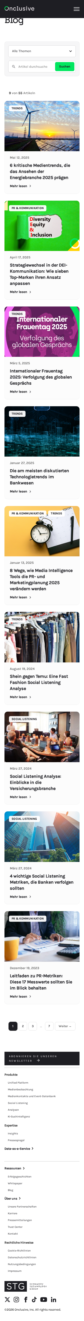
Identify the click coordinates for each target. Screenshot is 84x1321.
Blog (10, 1190)
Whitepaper (15, 1183)
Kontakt (13, 1233)
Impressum (15, 1270)
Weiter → (65, 1026)
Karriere (12, 1213)
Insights (13, 1133)
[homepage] (19, 9)
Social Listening (18, 1103)
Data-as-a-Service (17, 1149)
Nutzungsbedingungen (22, 1264)
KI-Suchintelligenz (19, 1116)
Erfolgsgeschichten (19, 1176)
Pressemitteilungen (20, 1220)
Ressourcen (12, 1168)
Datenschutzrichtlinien (22, 1257)
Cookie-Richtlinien (19, 1250)
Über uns (10, 1198)
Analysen (13, 1109)
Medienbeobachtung (20, 1089)
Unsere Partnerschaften (22, 1206)
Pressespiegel (16, 1140)
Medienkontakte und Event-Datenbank (32, 1096)
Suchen (64, 66)
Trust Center (15, 1226)
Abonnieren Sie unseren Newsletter (33, 1058)
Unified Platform (18, 1082)
